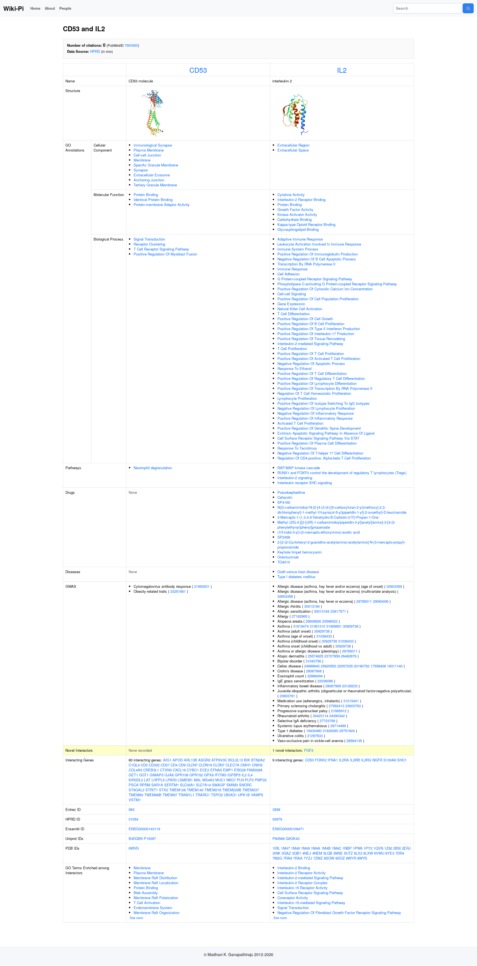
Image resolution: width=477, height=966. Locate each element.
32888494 (315, 675)
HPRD (95, 51)
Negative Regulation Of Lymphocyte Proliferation (316, 408)
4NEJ (306, 853)
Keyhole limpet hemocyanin (299, 552)
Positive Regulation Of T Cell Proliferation (310, 353)
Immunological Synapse (153, 145)
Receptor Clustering (149, 244)
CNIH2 (257, 764)
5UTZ (348, 853)
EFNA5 (216, 769)
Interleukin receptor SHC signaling (304, 482)
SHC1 (402, 760)
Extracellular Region (293, 145)
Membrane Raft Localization (156, 882)
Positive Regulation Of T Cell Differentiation (312, 373)
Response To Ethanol (294, 368)
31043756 (313, 661)
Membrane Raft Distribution (155, 877)
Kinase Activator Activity (297, 214)
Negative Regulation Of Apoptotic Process (311, 363)
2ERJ (406, 848)
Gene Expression (291, 303)
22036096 (325, 680)
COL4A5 (135, 769)
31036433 (324, 636)
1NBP (347, 848)
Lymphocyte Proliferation (297, 398)
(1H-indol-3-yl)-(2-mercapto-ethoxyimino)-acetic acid (318, 532)
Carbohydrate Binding (294, 219)
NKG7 (231, 779)
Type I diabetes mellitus (296, 576)
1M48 (295, 848)
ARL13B (190, 760)
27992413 (336, 705)
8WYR (351, 858)
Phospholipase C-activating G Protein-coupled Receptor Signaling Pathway (337, 283)
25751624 (347, 730)
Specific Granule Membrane (156, 165)
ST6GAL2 (136, 789)
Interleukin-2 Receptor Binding (301, 199)
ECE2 (204, 769)
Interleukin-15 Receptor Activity (302, 887)
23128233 (349, 685)
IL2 (342, 70)
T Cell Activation (147, 902)
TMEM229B (231, 789)
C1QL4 (134, 764)
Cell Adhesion (288, 273)
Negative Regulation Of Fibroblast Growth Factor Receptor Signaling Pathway (339, 912)
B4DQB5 (136, 838)
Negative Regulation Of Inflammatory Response (315, 413)
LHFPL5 (158, 779)
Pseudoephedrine (291, 492)
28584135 (354, 740)
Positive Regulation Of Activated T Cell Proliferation (318, 358)
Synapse (141, 170)
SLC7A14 (203, 784)
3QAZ (286, 853)
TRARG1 (202, 794)
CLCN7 (192, 764)
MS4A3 (208, 779)
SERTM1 (171, 784)
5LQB (327, 853)
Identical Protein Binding (153, 199)
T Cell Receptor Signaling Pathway (161, 249)
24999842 (312, 666)
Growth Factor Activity (295, 209)
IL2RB (355, 760)
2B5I (397, 848)
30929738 (350, 626)
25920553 (328, 666)
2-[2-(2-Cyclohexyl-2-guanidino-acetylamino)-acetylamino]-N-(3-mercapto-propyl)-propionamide (341, 544)
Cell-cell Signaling (291, 293)
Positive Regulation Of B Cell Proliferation (310, 323)
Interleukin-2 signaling (294, 477)
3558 (276, 809)
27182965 (299, 616)
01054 (133, 819)
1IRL (276, 848)
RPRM (145, 784)
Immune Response (292, 268)
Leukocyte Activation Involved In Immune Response (319, 244)
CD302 (154, 764)
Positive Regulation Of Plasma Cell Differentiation (317, 443)
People (65, 8)
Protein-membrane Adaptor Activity (162, 204)
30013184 (312, 606)
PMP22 (261, 779)
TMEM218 (213, 789)
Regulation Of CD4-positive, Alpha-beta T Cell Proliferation (324, 458)
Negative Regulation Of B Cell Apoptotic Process (316, 259)
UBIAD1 (230, 794)
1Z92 (388, 848)
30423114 (320, 715)
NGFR (377, 760)
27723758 (327, 720)
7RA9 (287, 858)
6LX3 (358, 853)
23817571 (338, 611)
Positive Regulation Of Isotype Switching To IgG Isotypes (323, 403)
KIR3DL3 (136, 779)
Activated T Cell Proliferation (300, 423)
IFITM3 (220, 774)
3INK (276, 853)
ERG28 (240, 769)
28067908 (314, 670)
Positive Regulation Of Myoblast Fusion (165, 254)
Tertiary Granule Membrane (155, 184)
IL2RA (344, 760)
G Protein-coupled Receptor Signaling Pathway (314, 278)
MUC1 (220, 779)
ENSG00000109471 (288, 828)
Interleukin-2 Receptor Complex (302, 882)
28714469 (338, 725)
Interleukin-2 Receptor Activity (301, 872)
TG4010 (283, 562)
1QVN (378, 848)
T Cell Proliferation (292, 348)
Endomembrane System (153, 907)
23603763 (353, 705)
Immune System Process (297, 249)
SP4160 (283, 502)
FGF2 (308, 750)
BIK (247, 760)
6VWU (379, 853)
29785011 (364, 601)
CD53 (198, 70)
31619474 (301, 626)
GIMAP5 (156, 774)
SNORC (245, 784)
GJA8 (169, 774)
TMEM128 (177, 789)
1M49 (305, 848)
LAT (147, 779)
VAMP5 (257, 794)
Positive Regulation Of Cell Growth (305, 318)
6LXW (368, 853)
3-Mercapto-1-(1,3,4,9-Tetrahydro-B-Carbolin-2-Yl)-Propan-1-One (327, 517)
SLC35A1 (187, 784)
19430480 (314, 730)
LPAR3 (171, 779)
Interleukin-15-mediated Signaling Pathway (311, 902)
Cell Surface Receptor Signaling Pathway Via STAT (318, 438)
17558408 (378, 666)
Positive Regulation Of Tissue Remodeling (311, 338)
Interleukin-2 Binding (293, 867)
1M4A (315, 848)
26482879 (348, 656)
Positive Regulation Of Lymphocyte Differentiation (317, 383)
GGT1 (144, 774)
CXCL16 (179, 769)
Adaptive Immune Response (300, 239)
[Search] (468, 8)
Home (35, 8)
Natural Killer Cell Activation (299, 308)
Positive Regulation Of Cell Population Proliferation (318, 298)
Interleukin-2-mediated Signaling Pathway (310, 343)
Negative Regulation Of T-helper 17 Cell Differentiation (320, 453)
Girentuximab (288, 557)
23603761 (287, 695)
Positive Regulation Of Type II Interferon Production (318, 328)
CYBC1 (193, 769)
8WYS (362, 858)
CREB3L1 (151, 769)
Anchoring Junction (149, 179)
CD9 (182, 764)
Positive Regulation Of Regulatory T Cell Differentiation (321, 378)
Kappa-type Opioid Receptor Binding (306, 224)
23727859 (332, 656)
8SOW (329, 858)
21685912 (338, 710)
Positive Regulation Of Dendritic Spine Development (319, 428)
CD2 (144, 764)
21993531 (202, 586)
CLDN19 (205, 764)
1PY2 (368, 848)
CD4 (174, 764)
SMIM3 (232, 784)
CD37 (165, 764)
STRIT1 (151, 789)
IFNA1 (333, 760)
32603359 (394, 586)
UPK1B (244, 794)
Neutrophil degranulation (153, 467)
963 (131, 809)
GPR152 (196, 774)
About (50, 8)
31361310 (317, 626)
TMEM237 (250, 789)
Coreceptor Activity (292, 897)
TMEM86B (152, 794)
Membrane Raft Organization (156, 912)
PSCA (134, 784)
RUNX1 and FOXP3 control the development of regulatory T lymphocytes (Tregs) (341, 472)
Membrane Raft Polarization (156, 897)
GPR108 (181, 774)
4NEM (317, 853)
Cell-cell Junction (147, 155)
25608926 (313, 621)
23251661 (178, 591)
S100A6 (389, 760)
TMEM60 (136, 794)
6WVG (134, 848)
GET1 (133, 774)
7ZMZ (318, 858)
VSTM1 (135, 799)
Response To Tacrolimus (297, 448)
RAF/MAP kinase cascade (298, 467)
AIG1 (167, 760)
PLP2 (249, 779)
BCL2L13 (235, 760)
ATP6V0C (219, 760)
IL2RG (366, 760)
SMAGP (218, 784)
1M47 (285, 848)
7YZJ (308, 858)
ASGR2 (204, 760)
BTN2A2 (258, 760)
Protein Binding (146, 194)
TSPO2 (217, 794)
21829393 (330, 730)
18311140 (394, 666)
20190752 (361, 666)
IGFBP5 (233, 774)
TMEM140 (195, 789)
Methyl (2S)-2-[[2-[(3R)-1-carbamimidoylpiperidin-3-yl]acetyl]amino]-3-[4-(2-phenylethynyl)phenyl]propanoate (336, 524)
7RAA (298, 858)
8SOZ (340, 858)
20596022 (330, 621)
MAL (197, 779)
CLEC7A (232, 764)
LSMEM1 (185, 779)
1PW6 (357, 848)
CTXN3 (166, 769)
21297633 (315, 735)
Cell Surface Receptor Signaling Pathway (310, 892)
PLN (240, 779)
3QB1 (296, 853)
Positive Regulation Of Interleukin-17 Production (315, 333)
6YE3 (389, 853)
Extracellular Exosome (152, 174)
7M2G (277, 858)
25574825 (315, 656)
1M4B (326, 848)
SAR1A (157, 784)
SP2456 (283, 537)
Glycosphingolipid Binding (298, 229)
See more (136, 917)
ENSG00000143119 (144, 828)
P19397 (150, 838)
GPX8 (209, 774)
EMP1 (228, 769)
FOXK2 (321, 760)
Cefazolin (284, 497)
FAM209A (255, 769)
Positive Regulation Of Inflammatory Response (315, 418)
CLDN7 (218, 764)
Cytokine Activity (291, 194)
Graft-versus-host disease (298, 571)
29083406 (380, 601)
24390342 (337, 715)
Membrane (142, 160)
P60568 (278, 838)
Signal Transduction (149, 239)
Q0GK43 (293, 838)
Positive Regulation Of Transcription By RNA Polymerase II (324, 388)
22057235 (345, 666)
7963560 (131, 45)
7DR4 (399, 853)
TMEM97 (170, 794)
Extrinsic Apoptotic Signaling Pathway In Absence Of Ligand (325, 433)
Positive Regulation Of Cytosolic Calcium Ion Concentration (325, 288)
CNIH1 (245, 764)
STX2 (163, 789)
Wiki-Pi (13, 8)
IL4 (250, 774)
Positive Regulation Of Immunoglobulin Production (317, 254)
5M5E (338, 853)
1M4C (336, 848)
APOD (178, 760)
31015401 (351, 700)
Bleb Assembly (146, 892)
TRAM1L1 (186, 794)
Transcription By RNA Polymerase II (306, 264)
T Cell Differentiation (293, 313)
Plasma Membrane (149, 150)
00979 (277, 819)
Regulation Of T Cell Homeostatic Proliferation (314, 393)
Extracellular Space (293, 150)
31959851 (334, 626)
